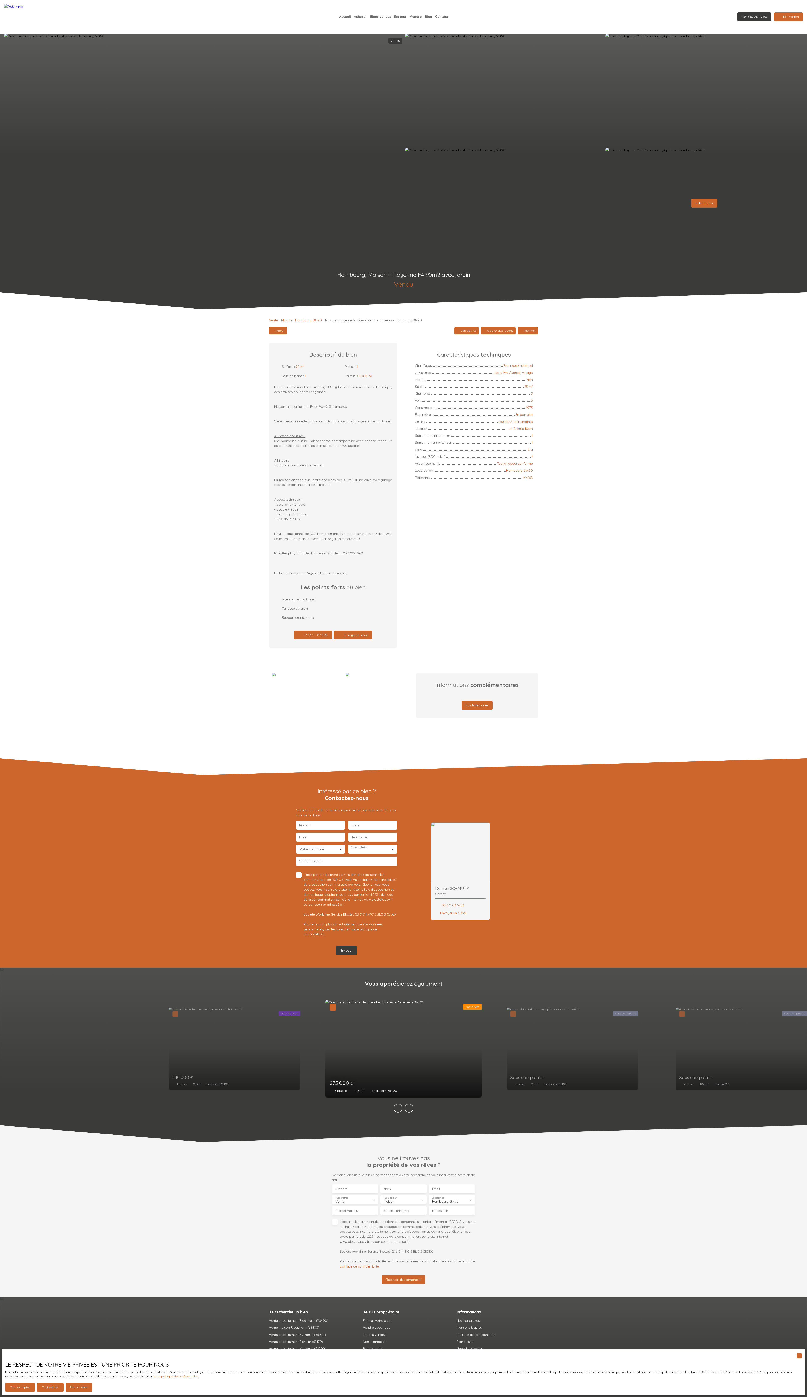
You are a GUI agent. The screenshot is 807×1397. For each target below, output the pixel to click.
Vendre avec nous (376, 1327)
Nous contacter (374, 1341)
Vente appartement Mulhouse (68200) (297, 1348)
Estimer (400, 17)
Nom (355, 825)
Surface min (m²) (396, 1211)
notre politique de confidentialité (175, 1376)
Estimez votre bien (376, 1320)
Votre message (311, 861)
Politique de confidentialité (476, 1334)
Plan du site (465, 1341)
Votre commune (312, 849)
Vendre (416, 17)
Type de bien (390, 1197)
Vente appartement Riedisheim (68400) (298, 1320)
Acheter (360, 17)
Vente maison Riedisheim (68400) (294, 1327)
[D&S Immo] (33, 17)
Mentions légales (469, 1327)
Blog (428, 17)
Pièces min (440, 1211)
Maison (286, 320)
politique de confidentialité (359, 1266)
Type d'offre (341, 1197)
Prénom (305, 825)
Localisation (438, 1197)
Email (303, 837)
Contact (441, 17)
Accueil (345, 17)
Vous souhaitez (359, 847)
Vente (273, 320)
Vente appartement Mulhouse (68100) (297, 1334)
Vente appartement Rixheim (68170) (296, 1341)
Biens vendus (380, 17)
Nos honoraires (468, 1320)
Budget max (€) (347, 1211)
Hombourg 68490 (308, 320)
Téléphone (359, 837)
